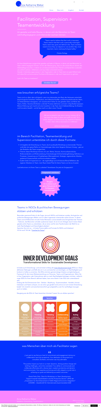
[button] (69, 10)
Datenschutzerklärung (13, 406)
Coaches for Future (38, 230)
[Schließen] (99, 405)
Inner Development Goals (62, 268)
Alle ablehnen (85, 405)
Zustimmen (94, 405)
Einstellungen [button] (77, 405)
